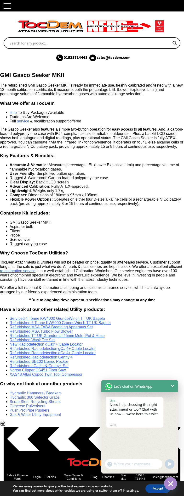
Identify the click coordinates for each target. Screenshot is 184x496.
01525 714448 (140, 477)
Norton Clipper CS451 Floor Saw (38, 370)
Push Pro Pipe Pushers (29, 410)
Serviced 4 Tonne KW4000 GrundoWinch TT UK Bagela (57, 318)
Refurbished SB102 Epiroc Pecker (39, 361)
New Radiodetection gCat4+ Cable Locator (46, 344)
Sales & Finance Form (17, 477)
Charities (108, 477)
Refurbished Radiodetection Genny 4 (41, 357)
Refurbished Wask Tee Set (32, 340)
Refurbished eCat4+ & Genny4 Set (39, 366)
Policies (51, 477)
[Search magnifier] (174, 43)
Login (37, 477)
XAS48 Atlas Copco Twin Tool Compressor (46, 374)
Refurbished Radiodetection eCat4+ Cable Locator (53, 353)
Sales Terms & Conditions (73, 477)
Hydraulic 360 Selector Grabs (35, 397)
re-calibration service (17, 271)
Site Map (123, 477)
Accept (158, 488)
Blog (95, 477)
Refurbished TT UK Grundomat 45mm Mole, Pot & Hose (57, 336)
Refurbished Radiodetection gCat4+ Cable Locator (53, 349)
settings (132, 491)
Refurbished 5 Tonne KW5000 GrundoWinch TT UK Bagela (60, 323)
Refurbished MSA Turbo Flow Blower (41, 331)
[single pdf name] (2, 425)
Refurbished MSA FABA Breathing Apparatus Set (51, 327)
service (23, 121)
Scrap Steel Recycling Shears (35, 402)
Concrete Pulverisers (27, 406)
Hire (13, 112)
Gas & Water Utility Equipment (35, 415)
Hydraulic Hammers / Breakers (36, 393)
